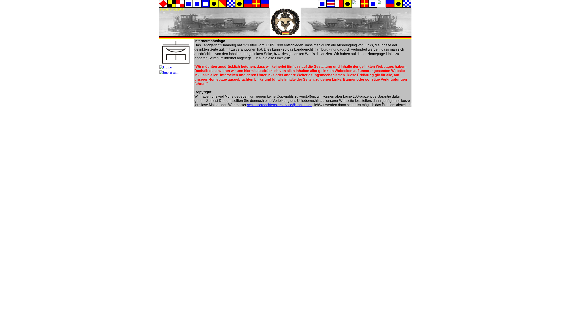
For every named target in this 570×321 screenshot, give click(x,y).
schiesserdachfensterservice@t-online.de (279, 105)
